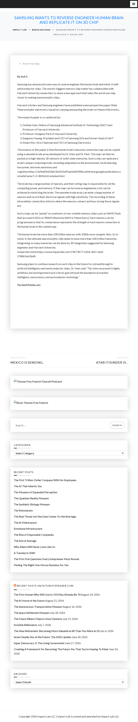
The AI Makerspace (25, 522)
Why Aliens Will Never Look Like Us (34, 546)
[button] (133, 4)
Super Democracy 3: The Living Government (39, 643)
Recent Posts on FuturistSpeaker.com (45, 585)
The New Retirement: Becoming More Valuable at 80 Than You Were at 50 (56, 630)
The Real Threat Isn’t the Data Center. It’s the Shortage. (45, 516)
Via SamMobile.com (29, 284)
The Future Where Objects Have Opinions (38, 618)
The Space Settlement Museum (31, 612)
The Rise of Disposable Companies (34, 534)
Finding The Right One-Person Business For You (41, 565)
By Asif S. (22, 76)
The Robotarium (23, 510)
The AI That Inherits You (28, 486)
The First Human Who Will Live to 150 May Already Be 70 (47, 594)
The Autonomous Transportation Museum (38, 606)
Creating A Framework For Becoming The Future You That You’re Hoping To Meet (61, 649)
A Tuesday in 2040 (24, 552)
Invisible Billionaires (25, 624)
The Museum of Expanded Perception (35, 492)
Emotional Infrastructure (28, 528)
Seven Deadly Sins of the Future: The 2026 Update (42, 637)
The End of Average (25, 540)
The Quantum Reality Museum (31, 498)
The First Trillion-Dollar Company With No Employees (45, 480)
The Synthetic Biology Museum (32, 504)
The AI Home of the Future (29, 600)
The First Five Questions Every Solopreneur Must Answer (46, 559)
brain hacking (31, 63)
